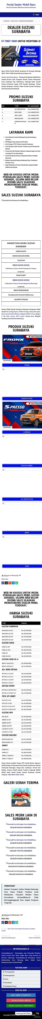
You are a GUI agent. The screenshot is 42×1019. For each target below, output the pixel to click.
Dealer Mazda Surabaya (21, 827)
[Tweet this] (6, 582)
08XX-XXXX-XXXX (21, 265)
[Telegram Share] (13, 582)
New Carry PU (6, 314)
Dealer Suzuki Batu (35, 937)
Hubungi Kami (9, 975)
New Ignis (37, 311)
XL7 (7, 311)
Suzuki (3, 930)
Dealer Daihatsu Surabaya (21, 874)
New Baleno (15, 314)
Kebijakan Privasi (10, 986)
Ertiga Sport (14, 311)
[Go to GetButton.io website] (37, 1017)
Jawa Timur (11, 928)
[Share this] (2, 582)
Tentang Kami (9, 972)
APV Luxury (20, 316)
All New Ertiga (24, 311)
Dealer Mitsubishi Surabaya (21, 866)
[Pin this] (9, 582)
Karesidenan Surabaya (22, 928)
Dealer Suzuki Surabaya (9, 77)
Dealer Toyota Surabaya (21, 851)
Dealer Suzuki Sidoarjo (8, 937)
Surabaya (32, 928)
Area (6, 979)
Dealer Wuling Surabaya (21, 835)
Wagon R (23, 314)
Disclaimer (8, 982)
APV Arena (10, 316)
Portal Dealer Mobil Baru (21, 4)
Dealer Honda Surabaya (21, 859)
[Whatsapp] (16, 582)
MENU (37, 15)
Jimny (31, 311)
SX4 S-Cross (31, 314)
